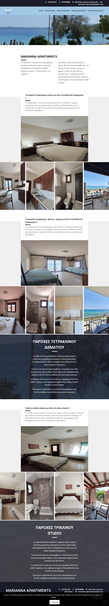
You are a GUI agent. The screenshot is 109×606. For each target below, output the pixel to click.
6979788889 (66, 2)
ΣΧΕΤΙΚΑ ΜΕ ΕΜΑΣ (50, 10)
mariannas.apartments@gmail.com (90, 4)
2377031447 (52, 2)
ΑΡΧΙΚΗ (41, 10)
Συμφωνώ (54, 602)
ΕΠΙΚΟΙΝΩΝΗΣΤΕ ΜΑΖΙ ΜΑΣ (95, 10)
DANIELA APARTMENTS (63, 10)
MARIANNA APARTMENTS (79, 10)
